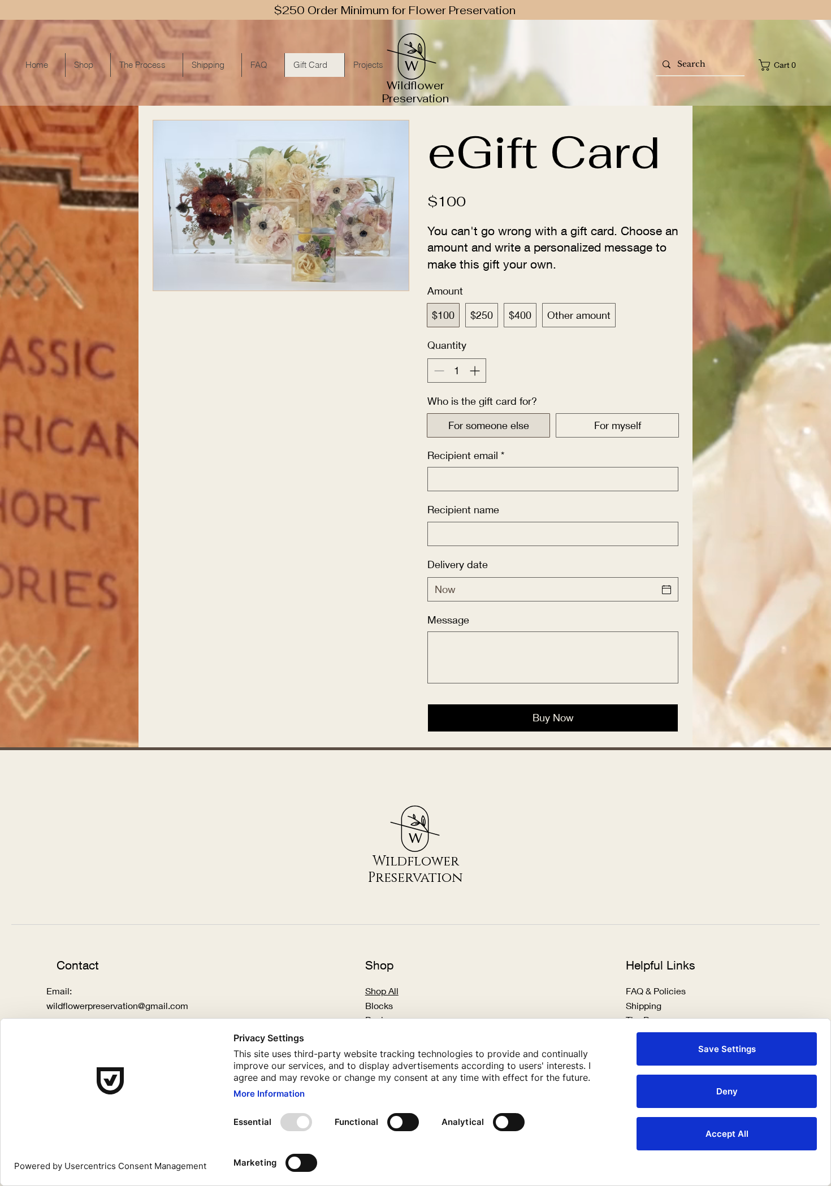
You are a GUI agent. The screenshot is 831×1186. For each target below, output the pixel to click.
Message (448, 619)
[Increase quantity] (475, 370)
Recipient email (465, 455)
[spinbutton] (457, 370)
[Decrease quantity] (438, 370)
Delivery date (457, 564)
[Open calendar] (666, 589)
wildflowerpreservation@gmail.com (117, 1005)
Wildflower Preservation (415, 92)
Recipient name (463, 509)
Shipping (645, 1005)
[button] (780, 65)
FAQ (634, 990)
